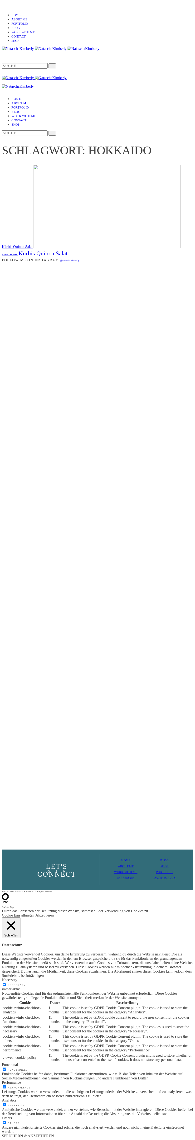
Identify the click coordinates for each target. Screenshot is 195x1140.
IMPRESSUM (126, 877)
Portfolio (19, 23)
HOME (125, 860)
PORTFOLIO (164, 872)
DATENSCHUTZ (165, 877)
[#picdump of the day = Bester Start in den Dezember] (49, 306)
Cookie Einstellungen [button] (18, 915)
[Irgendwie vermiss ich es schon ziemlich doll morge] (81, 370)
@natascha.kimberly (69, 260)
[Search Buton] (52, 133)
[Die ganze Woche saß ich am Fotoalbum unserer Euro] (114, 363)
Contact (18, 36)
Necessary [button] (9, 980)
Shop (15, 41)
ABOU (122, 866)
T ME (130, 866)
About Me (19, 19)
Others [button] (7, 1118)
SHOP (165, 866)
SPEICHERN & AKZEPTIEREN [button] (28, 1136)
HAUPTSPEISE (10, 254)
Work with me (23, 32)
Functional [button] (10, 1065)
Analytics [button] (9, 1100)
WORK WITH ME (125, 872)
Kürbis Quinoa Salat (17, 247)
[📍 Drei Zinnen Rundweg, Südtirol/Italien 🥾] (178, 554)
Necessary (17, 985)
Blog (15, 28)
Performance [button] (11, 1082)
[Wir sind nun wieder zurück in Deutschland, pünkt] (146, 462)
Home (15, 15)
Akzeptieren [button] (44, 915)
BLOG (164, 860)
